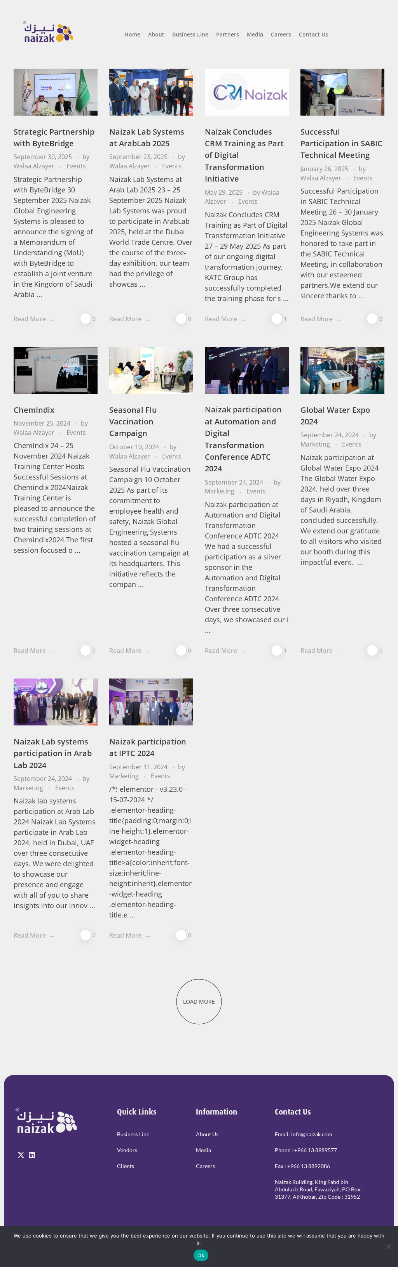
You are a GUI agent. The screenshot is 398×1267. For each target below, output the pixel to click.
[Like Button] (85, 318)
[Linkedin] (31, 1154)
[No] (388, 1246)
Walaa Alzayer (35, 166)
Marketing (220, 491)
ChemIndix (34, 409)
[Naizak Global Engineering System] (47, 33)
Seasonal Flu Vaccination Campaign (133, 421)
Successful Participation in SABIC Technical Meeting (341, 143)
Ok (200, 1255)
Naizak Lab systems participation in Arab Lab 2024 (53, 753)
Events (76, 166)
